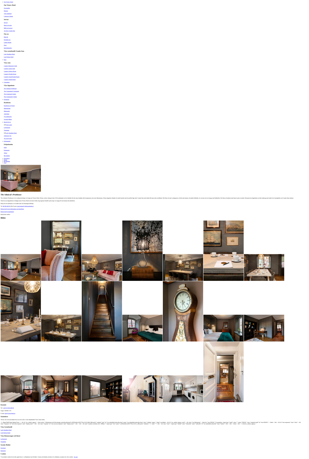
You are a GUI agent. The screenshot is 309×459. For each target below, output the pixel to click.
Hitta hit (6, 37)
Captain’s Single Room (10, 79)
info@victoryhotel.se (10, 413)
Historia (6, 11)
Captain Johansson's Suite (10, 66)
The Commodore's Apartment (11, 91)
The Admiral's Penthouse (10, 88)
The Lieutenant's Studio (10, 94)
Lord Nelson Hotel (8, 57)
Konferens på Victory (9, 105)
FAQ (5, 163)
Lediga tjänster (7, 42)
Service (6, 22)
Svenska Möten (8, 119)
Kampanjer (6, 150)
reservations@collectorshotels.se (25, 206)
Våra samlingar (8, 13)
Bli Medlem (7, 161)
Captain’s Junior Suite (9, 68)
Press (5, 45)
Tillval (5, 153)
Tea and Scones (8, 138)
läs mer (76, 457)
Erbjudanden (7, 141)
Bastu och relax (8, 25)
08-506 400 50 (6, 206)
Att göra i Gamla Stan (9, 31)
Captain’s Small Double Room (11, 77)
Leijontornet (7, 127)
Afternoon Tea (7, 135)
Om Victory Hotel (8, 2)
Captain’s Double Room (10, 74)
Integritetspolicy (8, 48)
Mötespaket (7, 111)
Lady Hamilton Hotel (9, 54)
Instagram (3, 450)
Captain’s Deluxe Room (10, 71)
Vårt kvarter (9, 125)
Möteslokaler (7, 108)
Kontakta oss (7, 39)
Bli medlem (7, 155)
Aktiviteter (6, 114)
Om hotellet (7, 8)
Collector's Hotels (8, 16)
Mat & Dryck (7, 122)
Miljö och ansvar (8, 28)
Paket (5, 147)
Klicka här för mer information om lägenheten (12, 209)
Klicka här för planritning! (7, 211)
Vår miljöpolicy (8, 116)
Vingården (6, 130)
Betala (5, 160)
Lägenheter (7, 82)
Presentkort (7, 158)
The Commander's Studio (10, 96)
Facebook (3, 448)
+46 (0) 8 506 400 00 (8, 408)
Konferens (6, 99)
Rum (5, 59)
